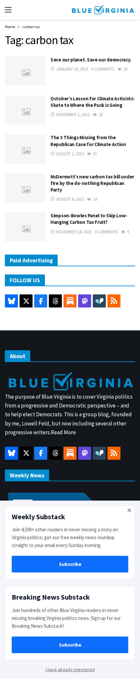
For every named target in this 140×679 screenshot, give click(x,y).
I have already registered (70, 669)
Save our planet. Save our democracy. (90, 60)
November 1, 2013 (73, 114)
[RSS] (113, 300)
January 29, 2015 (72, 69)
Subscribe (70, 564)
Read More (63, 432)
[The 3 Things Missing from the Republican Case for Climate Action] (25, 148)
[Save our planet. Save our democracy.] (25, 71)
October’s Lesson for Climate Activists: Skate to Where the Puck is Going (92, 101)
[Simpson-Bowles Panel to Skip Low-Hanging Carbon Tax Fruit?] (25, 226)
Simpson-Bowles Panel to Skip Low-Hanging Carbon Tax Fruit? (88, 218)
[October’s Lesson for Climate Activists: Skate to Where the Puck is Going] (25, 109)
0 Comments (102, 69)
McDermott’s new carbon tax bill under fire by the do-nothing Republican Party (92, 183)
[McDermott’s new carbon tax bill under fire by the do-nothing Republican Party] (25, 188)
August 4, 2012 (70, 199)
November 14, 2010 (73, 232)
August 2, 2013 (70, 154)
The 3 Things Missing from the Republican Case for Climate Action (88, 140)
